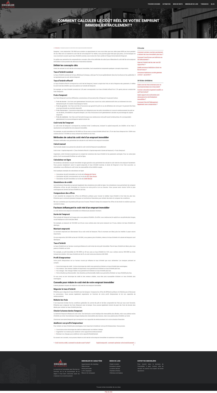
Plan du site (108, 392)
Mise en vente (178, 4)
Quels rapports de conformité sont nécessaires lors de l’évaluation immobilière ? (148, 97)
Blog (212, 4)
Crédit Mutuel (88, 179)
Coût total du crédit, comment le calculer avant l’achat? (72, 343)
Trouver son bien (154, 4)
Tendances (204, 4)
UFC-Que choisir (92, 176)
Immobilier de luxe (191, 4)
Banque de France (90, 174)
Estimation (166, 4)
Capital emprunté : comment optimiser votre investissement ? (115, 344)
